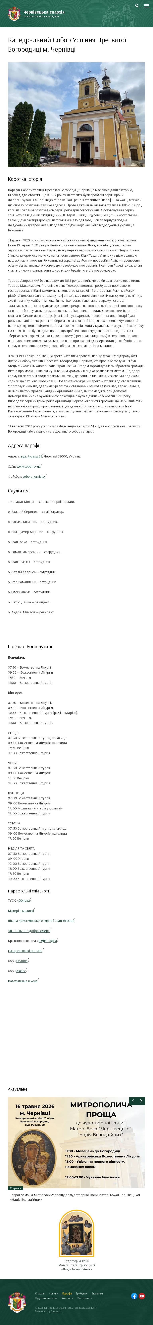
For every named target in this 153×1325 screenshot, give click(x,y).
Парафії (67, 1293)
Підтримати (84, 1298)
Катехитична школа (22, 981)
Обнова (24, 900)
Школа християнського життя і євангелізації (41, 920)
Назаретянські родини (25, 950)
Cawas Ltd (56, 1311)
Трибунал (81, 1293)
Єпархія (40, 1293)
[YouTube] (142, 1296)
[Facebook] (134, 1296)
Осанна (21, 960)
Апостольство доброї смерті (29, 930)
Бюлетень (97, 1293)
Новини (53, 1293)
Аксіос (21, 970)
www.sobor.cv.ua (29, 466)
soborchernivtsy (34, 476)
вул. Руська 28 (31, 456)
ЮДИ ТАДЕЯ (48, 940)
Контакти (67, 1298)
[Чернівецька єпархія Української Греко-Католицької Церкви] (14, 13)
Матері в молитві (21, 910)
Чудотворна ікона (46, 1298)
